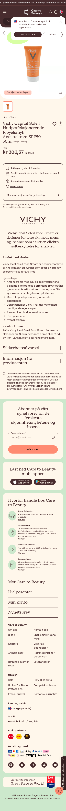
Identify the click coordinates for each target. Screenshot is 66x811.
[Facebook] (22, 765)
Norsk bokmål (16, 721)
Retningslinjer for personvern (44, 654)
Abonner (33, 449)
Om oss (12, 630)
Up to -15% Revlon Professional (18, 687)
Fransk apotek (16, 694)
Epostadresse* (18, 433)
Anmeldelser (15, 653)
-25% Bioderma (43, 680)
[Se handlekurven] (56, 12)
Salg (10, 680)
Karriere (13, 644)
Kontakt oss (41, 630)
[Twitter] (44, 765)
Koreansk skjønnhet (45, 694)
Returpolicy (16, 186)
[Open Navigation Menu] (5, 12)
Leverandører (42, 662)
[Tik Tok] (33, 765)
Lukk (61, 22)
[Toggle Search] (10, 12)
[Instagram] (11, 765)
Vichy (8, 124)
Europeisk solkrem (45, 685)
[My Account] (50, 12)
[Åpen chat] (59, 791)
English (33, 721)
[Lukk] (63, 758)
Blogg (11, 635)
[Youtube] (55, 765)
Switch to (27, 34)
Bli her (52, 34)
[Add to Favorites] (54, 124)
